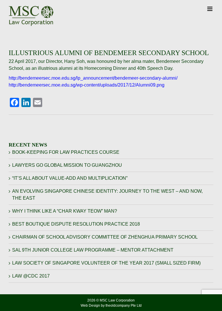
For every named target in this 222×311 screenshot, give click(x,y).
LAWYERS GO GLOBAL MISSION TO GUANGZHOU (67, 165)
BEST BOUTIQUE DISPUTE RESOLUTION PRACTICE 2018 (76, 224)
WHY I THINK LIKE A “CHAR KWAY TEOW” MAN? (64, 211)
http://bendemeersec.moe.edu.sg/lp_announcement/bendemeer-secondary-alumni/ (93, 78)
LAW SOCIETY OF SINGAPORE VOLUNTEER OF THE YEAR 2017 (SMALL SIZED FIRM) (106, 263)
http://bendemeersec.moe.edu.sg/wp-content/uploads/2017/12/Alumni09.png (86, 85)
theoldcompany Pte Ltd (124, 305)
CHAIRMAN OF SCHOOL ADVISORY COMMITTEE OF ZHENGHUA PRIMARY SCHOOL (105, 237)
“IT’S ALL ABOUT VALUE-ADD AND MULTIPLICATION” (69, 178)
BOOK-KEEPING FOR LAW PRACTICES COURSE (65, 152)
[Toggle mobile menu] (210, 9)
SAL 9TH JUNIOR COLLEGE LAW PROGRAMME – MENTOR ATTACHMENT (92, 250)
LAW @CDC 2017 (31, 275)
